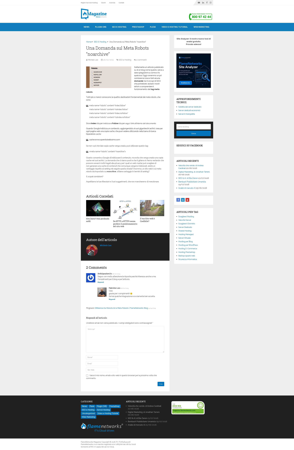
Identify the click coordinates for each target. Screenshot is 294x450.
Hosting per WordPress (188, 245)
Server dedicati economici (189, 110)
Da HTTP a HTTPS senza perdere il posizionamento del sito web (125, 224)
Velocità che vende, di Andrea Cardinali (144, 406)
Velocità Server (184, 220)
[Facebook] (178, 200)
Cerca (193, 133)
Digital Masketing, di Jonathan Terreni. (194, 172)
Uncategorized (88, 413)
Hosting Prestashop (186, 252)
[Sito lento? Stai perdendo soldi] (98, 208)
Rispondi (101, 282)
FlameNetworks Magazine (91, 442)
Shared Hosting (184, 231)
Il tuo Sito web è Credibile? (147, 219)
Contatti (121, 3)
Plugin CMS (100, 27)
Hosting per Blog (185, 241)
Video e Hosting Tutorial (175, 27)
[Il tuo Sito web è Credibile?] (152, 208)
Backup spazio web (186, 256)
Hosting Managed (186, 234)
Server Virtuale (184, 238)
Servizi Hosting (103, 410)
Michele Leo (93, 60)
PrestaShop (138, 27)
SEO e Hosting (119, 27)
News (86, 27)
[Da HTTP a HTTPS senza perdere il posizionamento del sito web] (125, 209)
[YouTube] (187, 200)
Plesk (153, 27)
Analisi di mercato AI (187, 188)
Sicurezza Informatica (187, 259)
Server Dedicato (185, 227)
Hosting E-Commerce (187, 249)
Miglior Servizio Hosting (89, 3)
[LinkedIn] (183, 200)
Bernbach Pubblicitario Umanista (192, 182)
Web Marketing (201, 27)
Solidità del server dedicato (189, 107)
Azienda (112, 3)
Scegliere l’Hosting (186, 216)
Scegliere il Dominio (186, 224)
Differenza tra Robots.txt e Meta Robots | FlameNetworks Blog (121, 308)
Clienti (103, 3)
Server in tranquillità (186, 114)
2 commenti (141, 60)
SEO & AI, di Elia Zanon (188, 178)
